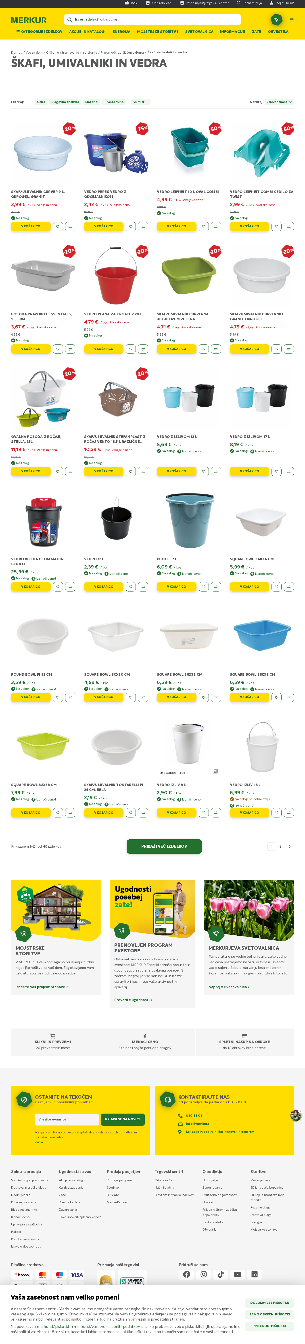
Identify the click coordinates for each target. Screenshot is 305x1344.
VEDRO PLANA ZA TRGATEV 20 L (113, 314)
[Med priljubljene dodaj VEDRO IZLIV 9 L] (204, 812)
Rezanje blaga (261, 1207)
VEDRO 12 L (94, 559)
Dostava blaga (261, 1214)
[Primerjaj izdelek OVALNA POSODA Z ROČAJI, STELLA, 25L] (70, 471)
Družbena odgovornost (220, 1195)
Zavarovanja (68, 1209)
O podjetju (210, 1180)
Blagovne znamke (24, 1209)
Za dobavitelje (213, 1222)
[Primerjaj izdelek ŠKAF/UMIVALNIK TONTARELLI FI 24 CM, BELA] (143, 812)
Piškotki (17, 1231)
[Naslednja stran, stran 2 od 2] (290, 846)
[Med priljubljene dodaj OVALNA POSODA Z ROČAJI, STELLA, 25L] (58, 471)
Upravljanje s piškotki (26, 1224)
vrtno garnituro (250, 973)
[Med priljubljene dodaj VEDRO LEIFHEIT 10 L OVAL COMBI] (204, 226)
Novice (208, 1202)
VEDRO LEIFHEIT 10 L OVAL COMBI (188, 192)
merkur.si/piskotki (53, 1327)
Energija (122, 32)
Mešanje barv (260, 1180)
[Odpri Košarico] (276, 19)
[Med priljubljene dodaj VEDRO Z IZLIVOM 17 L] (277, 471)
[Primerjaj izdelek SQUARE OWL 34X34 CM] (289, 587)
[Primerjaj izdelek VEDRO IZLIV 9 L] (216, 812)
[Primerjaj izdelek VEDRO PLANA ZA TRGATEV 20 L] (143, 349)
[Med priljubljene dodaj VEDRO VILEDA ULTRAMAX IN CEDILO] (58, 587)
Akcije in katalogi (87, 32)
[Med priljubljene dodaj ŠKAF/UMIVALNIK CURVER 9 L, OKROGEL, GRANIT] (58, 226)
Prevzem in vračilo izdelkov (174, 1195)
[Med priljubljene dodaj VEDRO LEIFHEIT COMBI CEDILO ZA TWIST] (277, 226)
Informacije (232, 32)
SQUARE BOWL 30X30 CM (107, 675)
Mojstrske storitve (158, 32)
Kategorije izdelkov (41, 32)
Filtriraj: (17, 102)
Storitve (113, 1187)
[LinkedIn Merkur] (254, 1274)
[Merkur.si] (28, 21)
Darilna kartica (69, 1202)
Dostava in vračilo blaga (28, 1187)
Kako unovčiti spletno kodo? (80, 1217)
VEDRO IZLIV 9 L (171, 785)
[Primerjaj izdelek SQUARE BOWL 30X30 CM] (143, 697)
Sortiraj (256, 102)
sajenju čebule (229, 968)
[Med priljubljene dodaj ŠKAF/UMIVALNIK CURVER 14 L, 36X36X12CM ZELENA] (204, 349)
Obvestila (278, 32)
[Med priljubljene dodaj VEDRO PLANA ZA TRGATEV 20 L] (131, 349)
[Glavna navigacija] (291, 19)
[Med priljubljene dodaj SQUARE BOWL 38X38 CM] (204, 697)
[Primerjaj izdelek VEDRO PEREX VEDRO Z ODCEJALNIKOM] (143, 226)
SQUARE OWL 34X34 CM (252, 559)
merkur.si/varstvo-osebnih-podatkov (107, 1327)
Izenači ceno (145, 1042)
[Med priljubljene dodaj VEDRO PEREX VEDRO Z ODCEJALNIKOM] (131, 226)
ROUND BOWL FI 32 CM (31, 675)
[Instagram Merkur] (204, 1274)
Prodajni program (119, 1180)
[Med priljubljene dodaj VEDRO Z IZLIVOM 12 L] (204, 471)
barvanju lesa (254, 968)
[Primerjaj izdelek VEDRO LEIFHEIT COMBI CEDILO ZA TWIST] (289, 226)
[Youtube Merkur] (237, 1274)
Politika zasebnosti (25, 1239)
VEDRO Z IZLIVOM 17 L (250, 437)
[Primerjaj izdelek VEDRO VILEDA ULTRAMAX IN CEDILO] (70, 587)
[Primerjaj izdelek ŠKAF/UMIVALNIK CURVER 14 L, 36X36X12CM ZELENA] (216, 349)
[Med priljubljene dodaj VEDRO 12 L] (131, 587)
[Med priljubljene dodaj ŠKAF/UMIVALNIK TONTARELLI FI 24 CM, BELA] (131, 812)
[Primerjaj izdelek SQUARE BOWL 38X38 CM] (216, 697)
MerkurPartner (117, 1202)
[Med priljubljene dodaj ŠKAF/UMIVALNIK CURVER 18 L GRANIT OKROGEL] (277, 349)
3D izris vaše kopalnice (267, 1187)
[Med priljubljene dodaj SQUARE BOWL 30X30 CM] (131, 697)
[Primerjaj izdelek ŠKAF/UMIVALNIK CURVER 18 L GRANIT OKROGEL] (289, 349)
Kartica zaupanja (71, 1187)
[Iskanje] (69, 19)
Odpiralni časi (165, 1180)
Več (38, 1142)
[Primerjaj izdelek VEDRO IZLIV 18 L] (289, 812)
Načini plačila (21, 1195)
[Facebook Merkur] (186, 1274)
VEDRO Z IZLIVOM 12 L (177, 437)
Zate (256, 32)
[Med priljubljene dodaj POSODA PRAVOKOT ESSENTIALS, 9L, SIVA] (58, 349)
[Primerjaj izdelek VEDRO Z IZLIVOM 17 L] (289, 471)
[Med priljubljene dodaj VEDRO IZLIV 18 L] (277, 812)
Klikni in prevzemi (53, 1042)
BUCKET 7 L (167, 559)
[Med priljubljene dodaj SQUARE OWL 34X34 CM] (277, 587)
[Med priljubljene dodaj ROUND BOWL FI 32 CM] (58, 697)
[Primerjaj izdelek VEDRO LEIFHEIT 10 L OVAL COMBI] (216, 226)
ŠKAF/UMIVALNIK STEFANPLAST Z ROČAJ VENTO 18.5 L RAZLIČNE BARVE (115, 442)
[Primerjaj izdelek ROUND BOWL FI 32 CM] (70, 697)
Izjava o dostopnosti (26, 1246)
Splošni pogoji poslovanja (29, 1180)
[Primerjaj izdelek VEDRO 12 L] (143, 587)
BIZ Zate (113, 1195)
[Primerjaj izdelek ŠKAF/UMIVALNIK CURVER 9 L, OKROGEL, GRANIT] (70, 226)
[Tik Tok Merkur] (221, 1274)
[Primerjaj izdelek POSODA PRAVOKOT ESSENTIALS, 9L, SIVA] (70, 349)
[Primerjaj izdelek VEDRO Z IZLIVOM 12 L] (216, 471)
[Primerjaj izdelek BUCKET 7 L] (216, 587)
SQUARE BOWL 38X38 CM (180, 675)
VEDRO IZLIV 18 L (245, 785)
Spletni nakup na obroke (244, 1042)
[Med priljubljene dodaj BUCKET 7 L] (204, 587)
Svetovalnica (199, 32)
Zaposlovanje (212, 1187)
